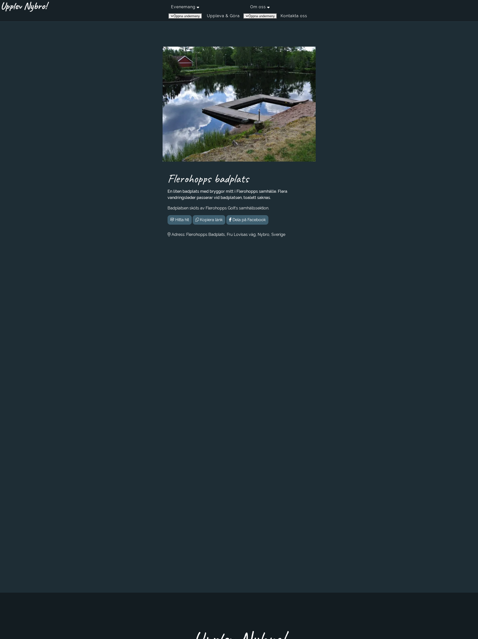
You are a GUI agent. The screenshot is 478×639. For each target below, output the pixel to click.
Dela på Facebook (249, 219)
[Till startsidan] (25, 7)
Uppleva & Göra (223, 15)
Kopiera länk (211, 219)
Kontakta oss (294, 15)
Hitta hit (181, 219)
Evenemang (183, 6)
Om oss (258, 6)
